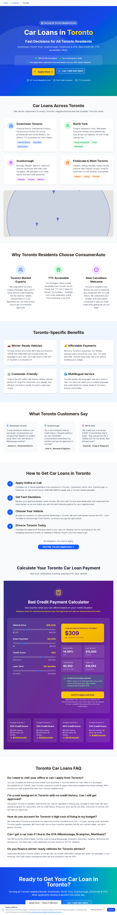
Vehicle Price (19, 625)
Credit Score (19, 652)
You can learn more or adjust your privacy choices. (45, 912)
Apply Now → (45, 71)
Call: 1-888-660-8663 (72, 71)
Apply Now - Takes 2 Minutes (43, 903)
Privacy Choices (96, 910)
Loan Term (18, 666)
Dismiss (111, 910)
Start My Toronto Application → (58, 547)
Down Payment (20, 639)
